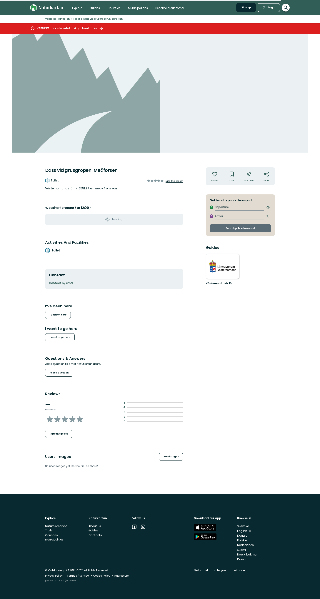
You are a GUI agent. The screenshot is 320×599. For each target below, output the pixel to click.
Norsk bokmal (247, 554)
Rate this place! (174, 181)
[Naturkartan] (46, 7)
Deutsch (243, 535)
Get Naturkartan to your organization (219, 570)
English (242, 531)
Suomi (241, 550)
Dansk (241, 559)
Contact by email (61, 283)
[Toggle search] (286, 7)
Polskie (242, 540)
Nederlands (245, 545)
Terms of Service (78, 576)
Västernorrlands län (60, 188)
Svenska (243, 526)
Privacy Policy (54, 576)
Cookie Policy (102, 576)
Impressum (121, 576)
